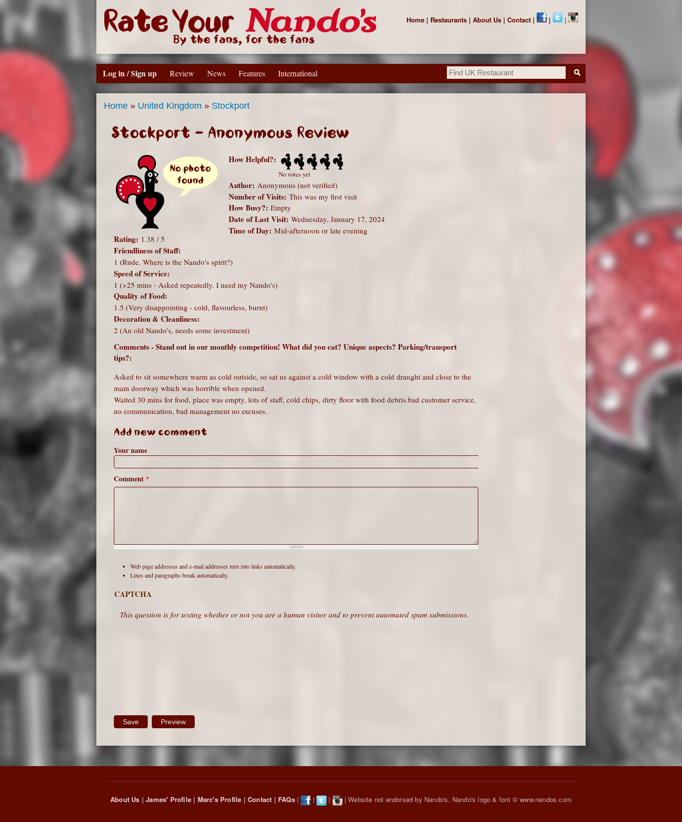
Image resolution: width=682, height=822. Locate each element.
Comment (131, 478)
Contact (519, 19)
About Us (487, 19)
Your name (130, 450)
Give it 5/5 (337, 162)
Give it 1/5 (285, 162)
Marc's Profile (220, 799)
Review (182, 73)
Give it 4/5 (324, 162)
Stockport (231, 106)
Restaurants (448, 19)
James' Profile (168, 799)
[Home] (242, 27)
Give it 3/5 (311, 162)
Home (415, 19)
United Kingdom (170, 106)
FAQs (286, 799)
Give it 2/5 (298, 162)
